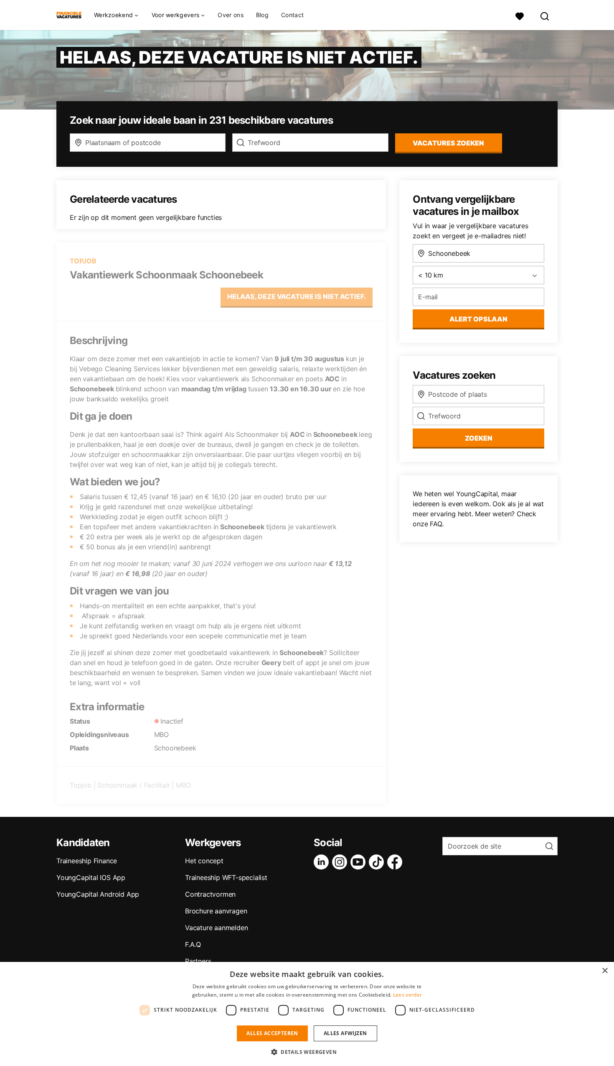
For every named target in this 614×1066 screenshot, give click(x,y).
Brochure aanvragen (216, 911)
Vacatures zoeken (448, 143)
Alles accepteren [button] (272, 1033)
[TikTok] (378, 862)
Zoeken (478, 438)
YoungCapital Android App (97, 894)
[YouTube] (359, 862)
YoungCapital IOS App (90, 877)
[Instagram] (341, 862)
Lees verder (407, 994)
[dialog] (307, 1014)
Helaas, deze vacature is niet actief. (296, 296)
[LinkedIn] (323, 862)
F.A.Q (193, 944)
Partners (198, 961)
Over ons (230, 14)
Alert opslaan (478, 319)
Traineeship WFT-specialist (226, 877)
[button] (307, 1052)
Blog (262, 14)
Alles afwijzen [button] (345, 1033)
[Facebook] (396, 862)
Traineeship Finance (86, 861)
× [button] (604, 971)
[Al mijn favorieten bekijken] (520, 15)
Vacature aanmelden (216, 927)
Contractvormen (210, 894)
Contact (292, 14)
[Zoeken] (545, 15)
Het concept (204, 861)
